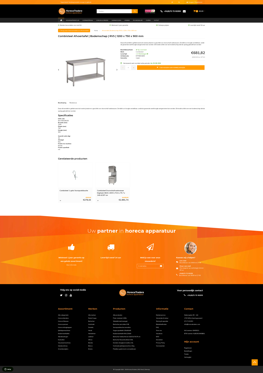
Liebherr (91, 336)
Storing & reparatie (162, 321)
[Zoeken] (135, 11)
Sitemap (147, 369)
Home (61, 20)
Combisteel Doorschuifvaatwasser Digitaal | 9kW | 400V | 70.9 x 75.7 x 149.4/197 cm (111, 192)
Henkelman (92, 333)
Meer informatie (71, 265)
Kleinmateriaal (88, 20)
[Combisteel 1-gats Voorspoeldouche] (75, 175)
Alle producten (117, 315)
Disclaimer (159, 340)
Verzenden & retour (162, 318)
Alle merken (92, 315)
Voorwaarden (160, 346)
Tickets (186, 354)
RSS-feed (141, 369)
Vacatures (159, 333)
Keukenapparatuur (72, 20)
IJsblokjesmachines (64, 330)
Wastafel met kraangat (120, 321)
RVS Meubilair (137, 20)
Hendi (90, 330)
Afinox (90, 340)
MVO (157, 336)
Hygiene (127, 20)
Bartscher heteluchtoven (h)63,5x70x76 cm (126, 336)
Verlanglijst (187, 357)
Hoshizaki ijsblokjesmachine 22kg (123, 346)
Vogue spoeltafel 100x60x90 (122, 330)
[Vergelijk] (172, 2)
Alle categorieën (63, 315)
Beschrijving (62, 103)
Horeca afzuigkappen (65, 327)
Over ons (159, 330)
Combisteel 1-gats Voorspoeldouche (74, 190)
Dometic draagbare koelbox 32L (123, 343)
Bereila (90, 343)
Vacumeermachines (64, 343)
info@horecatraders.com (192, 324)
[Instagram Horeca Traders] (66, 295)
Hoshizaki (91, 324)
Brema (90, 349)
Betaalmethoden (161, 324)
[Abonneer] (161, 266)
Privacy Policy (160, 343)
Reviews (73, 103)
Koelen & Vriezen (102, 20)
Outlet (156, 20)
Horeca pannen (63, 324)
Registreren (188, 348)
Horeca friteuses (63, 321)
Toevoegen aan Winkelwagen (172, 68)
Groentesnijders (63, 349)
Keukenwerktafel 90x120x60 (122, 333)
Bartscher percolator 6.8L (121, 324)
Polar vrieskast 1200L (120, 318)
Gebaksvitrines (63, 346)
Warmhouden (116, 20)
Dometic (90, 327)
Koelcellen (61, 340)
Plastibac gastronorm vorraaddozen (124, 349)
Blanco (90, 346)
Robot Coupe (92, 318)
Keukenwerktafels (63, 333)
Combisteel (139, 52)
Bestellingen (188, 351)
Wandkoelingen (63, 336)
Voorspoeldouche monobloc (122, 327)
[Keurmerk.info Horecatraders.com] (150, 11)
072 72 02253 (188, 321)
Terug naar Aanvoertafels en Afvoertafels (74, 30)
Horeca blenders (63, 318)
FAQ (157, 327)
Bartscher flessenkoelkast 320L (123, 340)
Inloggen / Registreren (195, 2)
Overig (148, 20)
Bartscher (91, 321)
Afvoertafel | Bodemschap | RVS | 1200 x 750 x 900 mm (119, 30)
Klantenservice (161, 315)
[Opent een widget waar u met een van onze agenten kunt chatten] (7, 369)
